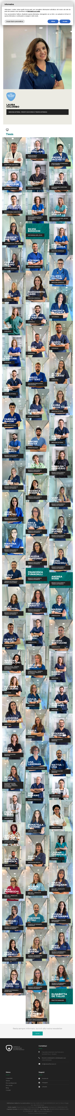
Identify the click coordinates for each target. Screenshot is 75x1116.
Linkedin (44, 1086)
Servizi (8, 1080)
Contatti (8, 1090)
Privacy (30, 1113)
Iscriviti (38, 1033)
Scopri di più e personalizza (14, 21)
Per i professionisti (11, 1083)
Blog (7, 1088)
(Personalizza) (43, 1113)
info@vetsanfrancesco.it (49, 1064)
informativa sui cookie (34, 11)
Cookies (35, 1113)
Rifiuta (53, 21)
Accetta (65, 21)
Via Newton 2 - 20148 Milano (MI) (58, 1107)
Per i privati (9, 1085)
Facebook (45, 1078)
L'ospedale (9, 1078)
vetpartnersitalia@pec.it (44, 1111)
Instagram (45, 1082)
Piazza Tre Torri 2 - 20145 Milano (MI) (27, 1107)
